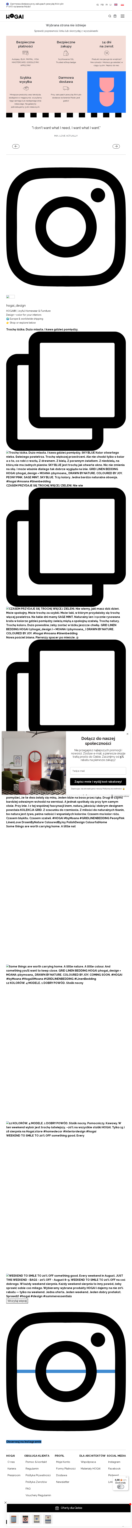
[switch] (120, 1487)
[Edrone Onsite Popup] (66, 764)
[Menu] (126, 1478)
